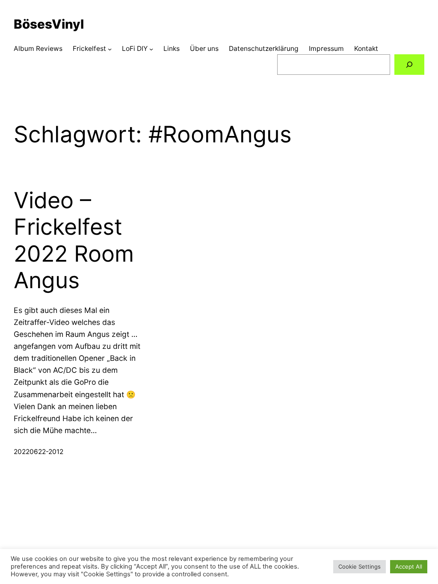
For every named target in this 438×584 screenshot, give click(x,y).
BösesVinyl (49, 24)
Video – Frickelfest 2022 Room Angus (74, 240)
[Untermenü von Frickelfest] (110, 48)
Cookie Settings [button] (359, 566)
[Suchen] (409, 64)
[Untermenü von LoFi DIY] (151, 48)
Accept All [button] (408, 566)
